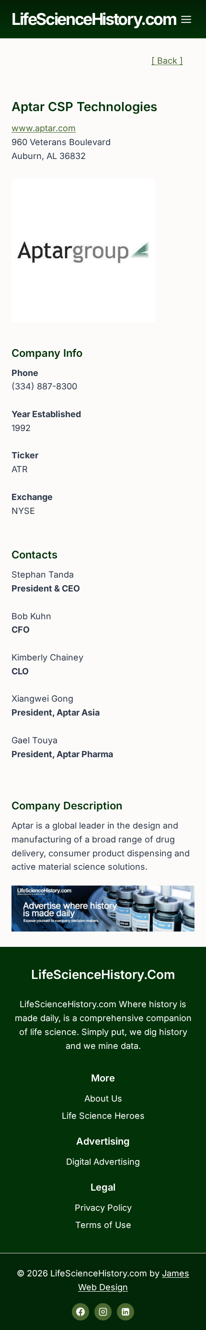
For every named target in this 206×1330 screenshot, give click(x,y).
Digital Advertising (103, 1162)
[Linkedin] (125, 1311)
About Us (103, 1098)
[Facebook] (80, 1311)
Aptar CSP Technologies (84, 106)
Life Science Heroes (103, 1116)
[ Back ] (167, 61)
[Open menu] (186, 19)
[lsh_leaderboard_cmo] (103, 909)
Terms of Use (103, 1225)
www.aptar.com (43, 128)
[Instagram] (103, 1311)
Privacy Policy (103, 1208)
